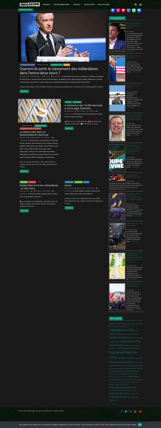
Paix (123, 382)
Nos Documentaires (61, 4)
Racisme (40, 154)
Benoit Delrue (36, 76)
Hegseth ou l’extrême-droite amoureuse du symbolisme (133, 25)
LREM (115, 371)
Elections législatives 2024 (129, 348)
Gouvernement (121, 362)
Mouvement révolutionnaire (118, 377)
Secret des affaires (30, 157)
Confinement (114, 342)
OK (140, 424)
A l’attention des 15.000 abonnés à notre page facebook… (83, 107)
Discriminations (37, 143)
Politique (32, 182)
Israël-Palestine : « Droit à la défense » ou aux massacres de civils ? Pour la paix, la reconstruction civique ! (134, 257)
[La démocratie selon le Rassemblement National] (39, 100)
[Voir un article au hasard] (140, 4)
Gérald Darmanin (116, 365)
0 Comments (57, 76)
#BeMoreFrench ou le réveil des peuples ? (133, 285)
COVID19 (129, 345)
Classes (114, 334)
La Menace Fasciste (43, 65)
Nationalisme (24, 154)
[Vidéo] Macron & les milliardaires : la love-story (39, 187)
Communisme (137, 338)
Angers (113, 323)
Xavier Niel (37, 197)
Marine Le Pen (33, 151)
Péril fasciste (122, 384)
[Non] (158, 425)
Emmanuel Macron (52, 79)
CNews (44, 79)
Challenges (92, 76)
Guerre (137, 362)
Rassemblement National (61, 82)
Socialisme (131, 390)
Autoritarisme (34, 140)
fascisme (137, 358)
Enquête (40, 146)
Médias (66, 65)
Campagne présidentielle (120, 326)
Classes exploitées (129, 334)
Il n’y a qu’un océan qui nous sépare (133, 57)
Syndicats (116, 393)
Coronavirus (130, 341)
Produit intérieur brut (45, 82)
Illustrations (77, 102)
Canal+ (77, 76)
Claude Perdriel (36, 79)
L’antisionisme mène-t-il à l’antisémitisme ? (134, 224)
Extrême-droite (125, 358)
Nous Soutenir (103, 4)
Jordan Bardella (33, 149)
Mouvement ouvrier (129, 374)
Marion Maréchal (44, 151)
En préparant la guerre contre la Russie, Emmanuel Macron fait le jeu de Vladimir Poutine (134, 197)
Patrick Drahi (34, 82)
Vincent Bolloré (85, 82)
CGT (136, 330)
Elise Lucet (34, 146)
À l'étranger (69, 182)
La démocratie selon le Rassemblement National (34, 133)
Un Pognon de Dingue (75, 117)
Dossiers (46, 4)
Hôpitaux (130, 368)
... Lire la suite (129, 51)
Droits (68, 185)
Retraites (114, 390)
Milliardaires (92, 79)
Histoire (129, 365)
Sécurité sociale (130, 393)
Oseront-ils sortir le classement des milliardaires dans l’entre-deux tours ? (59, 70)
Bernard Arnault (69, 76)
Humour (68, 102)
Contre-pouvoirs (44, 140)
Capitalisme (84, 76)
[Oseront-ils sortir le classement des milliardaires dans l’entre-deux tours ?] (62, 14)
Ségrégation (40, 157)
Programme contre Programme (30, 128)
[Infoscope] (29, 4)
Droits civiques (47, 143)
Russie (123, 390)
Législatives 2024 (56, 65)
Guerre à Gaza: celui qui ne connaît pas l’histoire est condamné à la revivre (134, 117)
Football (87, 191)
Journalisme (42, 149)
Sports (86, 182)
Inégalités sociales (65, 79)
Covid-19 (116, 345)
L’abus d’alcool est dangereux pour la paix (133, 176)
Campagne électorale (27, 65)
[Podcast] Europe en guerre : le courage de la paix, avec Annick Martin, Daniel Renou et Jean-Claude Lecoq (134, 149)
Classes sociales (120, 337)
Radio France (48, 154)
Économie (24, 182)
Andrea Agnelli (79, 191)
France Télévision (49, 146)
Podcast (76, 4)
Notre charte (89, 4)
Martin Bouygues (77, 79)
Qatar (80, 194)
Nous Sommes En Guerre (127, 379)
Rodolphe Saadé (74, 82)
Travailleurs (118, 396)
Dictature (28, 143)
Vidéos (40, 182)
